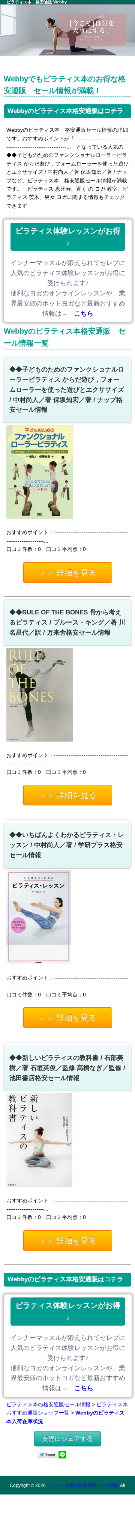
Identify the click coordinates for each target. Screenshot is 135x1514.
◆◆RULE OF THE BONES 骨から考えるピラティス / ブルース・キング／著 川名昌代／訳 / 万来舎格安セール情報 (67, 622)
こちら (83, 313)
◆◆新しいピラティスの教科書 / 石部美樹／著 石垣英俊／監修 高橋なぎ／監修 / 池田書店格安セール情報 (67, 1068)
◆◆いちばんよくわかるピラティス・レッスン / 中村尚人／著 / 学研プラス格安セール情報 (66, 845)
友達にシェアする (67, 1438)
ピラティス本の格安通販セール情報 (48, 1404)
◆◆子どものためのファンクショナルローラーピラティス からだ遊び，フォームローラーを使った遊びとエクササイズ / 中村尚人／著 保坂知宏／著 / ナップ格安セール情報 (66, 390)
